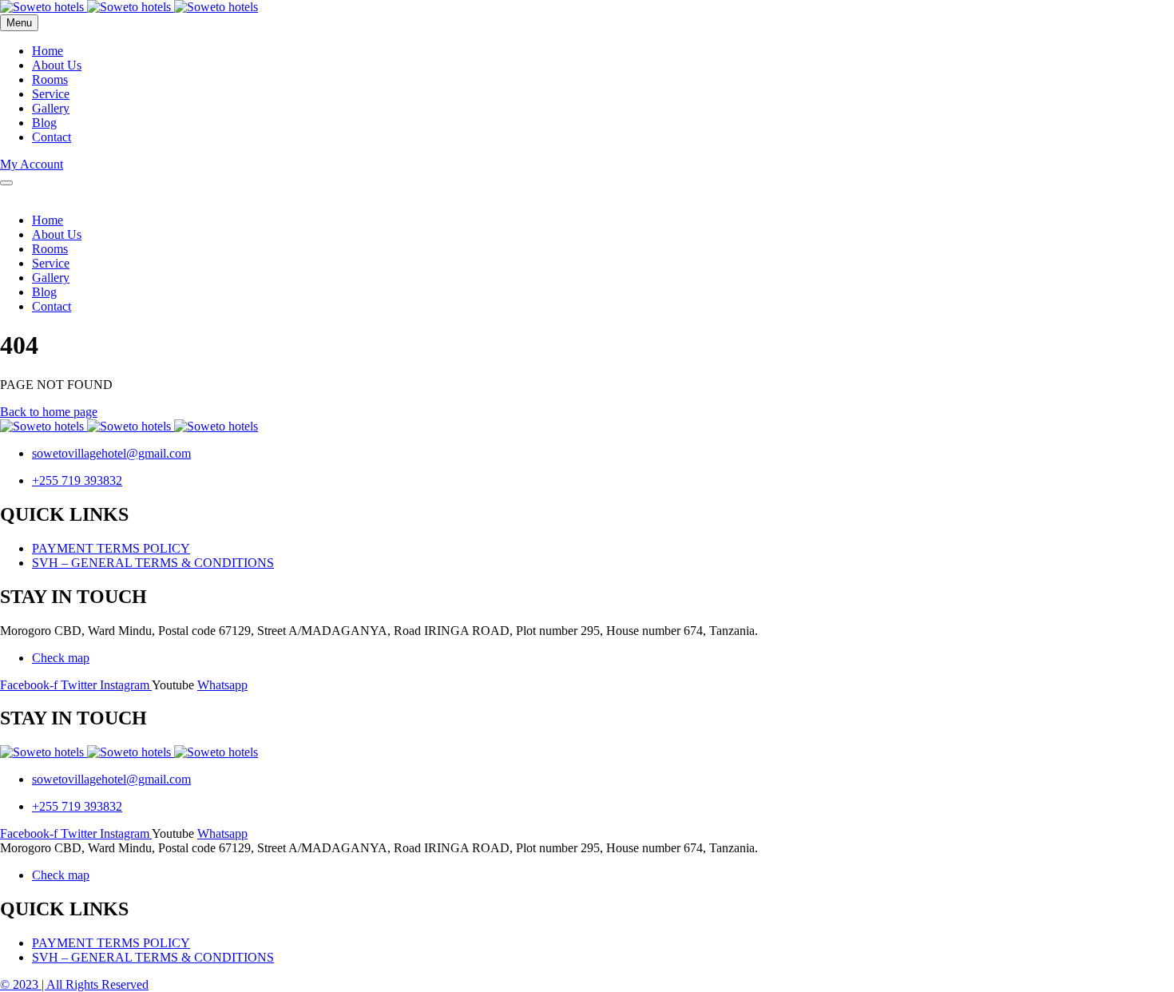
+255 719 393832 (77, 480)
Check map (60, 658)
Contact (51, 137)
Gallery (50, 108)
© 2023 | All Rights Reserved (74, 984)
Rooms (50, 79)
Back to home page (48, 412)
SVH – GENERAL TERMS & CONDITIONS (153, 562)
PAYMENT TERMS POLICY (111, 548)
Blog (44, 122)
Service (50, 94)
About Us (56, 65)
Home (47, 51)
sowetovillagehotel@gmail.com (111, 453)
